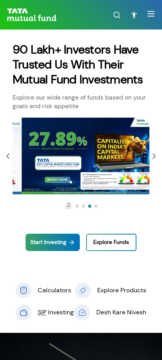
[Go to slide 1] (77, 206)
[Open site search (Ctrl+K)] (117, 14)
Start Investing (48, 242)
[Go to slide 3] (89, 206)
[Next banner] (154, 156)
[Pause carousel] (68, 206)
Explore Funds (111, 242)
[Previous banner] (8, 156)
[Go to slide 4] (96, 206)
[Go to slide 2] (83, 206)
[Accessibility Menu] (134, 15)
